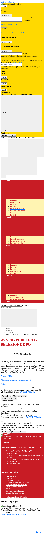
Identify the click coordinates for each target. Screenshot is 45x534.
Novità (8, 330)
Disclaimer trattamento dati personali (14, 514)
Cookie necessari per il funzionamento (15, 423)
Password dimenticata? (9, 24)
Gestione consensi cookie (15, 491)
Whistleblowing (11, 489)
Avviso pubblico (7, 376)
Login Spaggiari (18, 62)
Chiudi (4, 77)
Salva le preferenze (18, 432)
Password (26, 20)
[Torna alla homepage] (22, 138)
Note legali (10, 478)
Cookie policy (11, 476)
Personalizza (6, 396)
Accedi (4, 6)
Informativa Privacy (13, 481)
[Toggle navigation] (19, 166)
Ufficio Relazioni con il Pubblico (18, 483)
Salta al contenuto (7, 2)
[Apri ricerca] (26, 148)
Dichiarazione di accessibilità (16, 485)
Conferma (12, 135)
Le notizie (9, 332)
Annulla (4, 135)
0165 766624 (13, 453)
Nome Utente (28, 18)
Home (8, 328)
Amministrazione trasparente (16, 493)
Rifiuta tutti (20, 396)
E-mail (25, 54)
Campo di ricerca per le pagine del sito (15, 305)
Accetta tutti (9, 398)
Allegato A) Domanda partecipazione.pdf (16, 380)
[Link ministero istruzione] (11, 4)
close (3, 176)
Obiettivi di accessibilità (14, 487)
